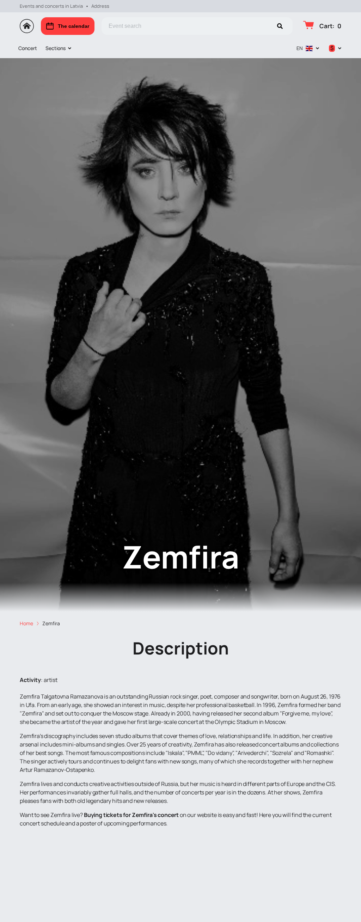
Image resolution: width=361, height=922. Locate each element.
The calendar (73, 26)
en (299, 48)
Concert (27, 48)
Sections (55, 48)
